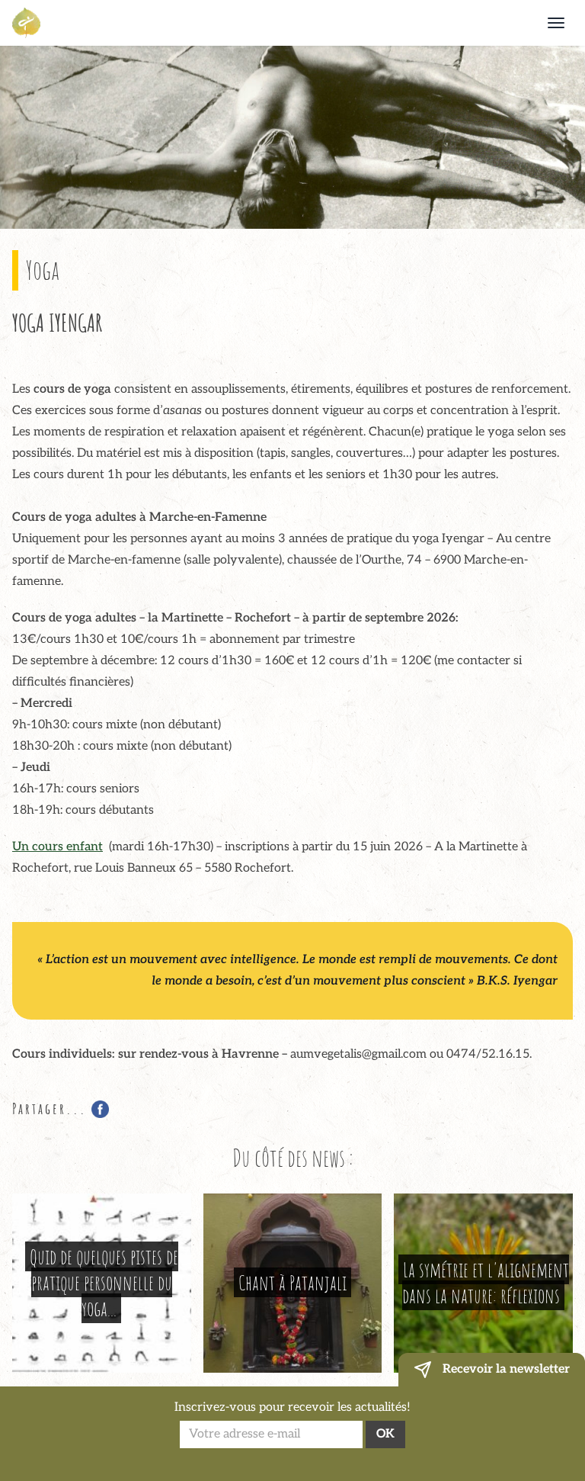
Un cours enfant (57, 847)
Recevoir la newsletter (505, 1369)
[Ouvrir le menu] (556, 23)
